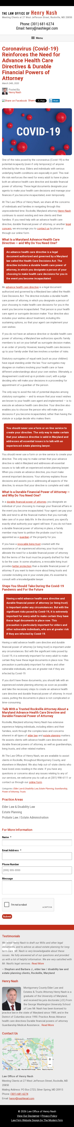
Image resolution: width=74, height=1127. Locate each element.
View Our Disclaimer (28, 1115)
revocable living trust (29, 544)
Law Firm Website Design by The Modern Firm (37, 1120)
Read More (38, 963)
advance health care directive (22, 287)
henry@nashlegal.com (42, 28)
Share (31, 100)
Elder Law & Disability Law (25, 788)
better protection (21, 566)
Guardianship (61, 788)
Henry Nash (64, 210)
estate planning (51, 735)
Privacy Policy (49, 1115)
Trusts (23, 791)
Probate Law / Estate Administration (25, 817)
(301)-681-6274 (19, 1094)
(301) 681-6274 (42, 24)
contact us (43, 228)
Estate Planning (46, 788)
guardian (24, 537)
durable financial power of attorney (26, 501)
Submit (7, 916)
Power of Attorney (10, 791)
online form (35, 782)
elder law (33, 735)
